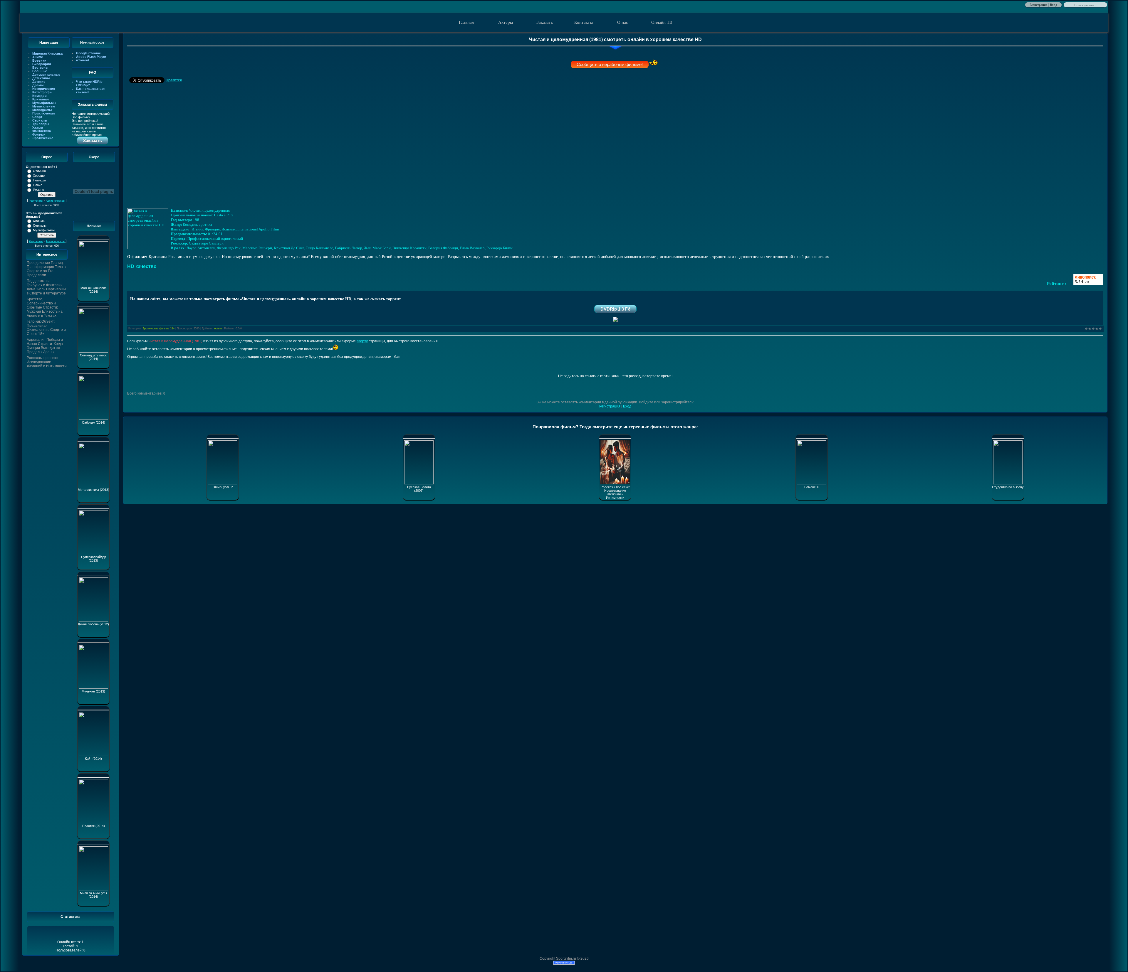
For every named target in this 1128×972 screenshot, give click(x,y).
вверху (362, 341)
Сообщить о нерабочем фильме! (610, 64)
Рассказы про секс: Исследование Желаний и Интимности (47, 362)
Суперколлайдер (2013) (93, 558)
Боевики (39, 60)
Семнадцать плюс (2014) (93, 357)
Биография (41, 64)
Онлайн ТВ (661, 22)
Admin (218, 328)
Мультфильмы (44, 103)
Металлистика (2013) (93, 489)
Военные (39, 71)
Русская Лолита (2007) (419, 488)
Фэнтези (39, 134)
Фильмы (39, 221)
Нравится (174, 80)
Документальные (46, 74)
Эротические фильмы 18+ (158, 328)
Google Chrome (88, 53)
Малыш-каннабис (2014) (93, 289)
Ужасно (38, 189)
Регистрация (1038, 4)
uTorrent (82, 60)
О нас (622, 22)
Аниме (37, 57)
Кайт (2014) (93, 758)
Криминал (40, 99)
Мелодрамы (42, 110)
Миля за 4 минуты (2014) (93, 894)
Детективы (41, 78)
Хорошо (39, 175)
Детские (38, 81)
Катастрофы (42, 92)
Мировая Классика (47, 53)
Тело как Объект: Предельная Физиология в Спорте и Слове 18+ (46, 327)
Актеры (505, 22)
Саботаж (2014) (93, 422)
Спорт (37, 117)
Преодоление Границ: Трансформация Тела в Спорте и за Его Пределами (46, 269)
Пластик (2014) (93, 826)
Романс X (811, 487)
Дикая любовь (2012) (93, 624)
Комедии (39, 95)
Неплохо (39, 180)
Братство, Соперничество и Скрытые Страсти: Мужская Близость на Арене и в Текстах (45, 307)
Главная (466, 22)
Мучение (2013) (93, 691)
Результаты (36, 200)
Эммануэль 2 (223, 487)
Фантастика (41, 131)
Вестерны (40, 67)
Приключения (43, 113)
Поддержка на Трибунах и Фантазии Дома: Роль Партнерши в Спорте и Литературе (46, 287)
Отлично (39, 171)
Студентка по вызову (1008, 487)
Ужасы (37, 127)
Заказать (544, 22)
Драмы (37, 85)
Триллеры (40, 124)
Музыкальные (43, 106)
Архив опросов (55, 200)
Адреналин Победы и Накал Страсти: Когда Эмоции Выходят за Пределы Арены (45, 346)
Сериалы (39, 120)
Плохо (37, 185)
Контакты (583, 22)
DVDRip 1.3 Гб (615, 308)
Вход (1053, 4)
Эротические (42, 138)
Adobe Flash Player (91, 56)
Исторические (43, 88)
